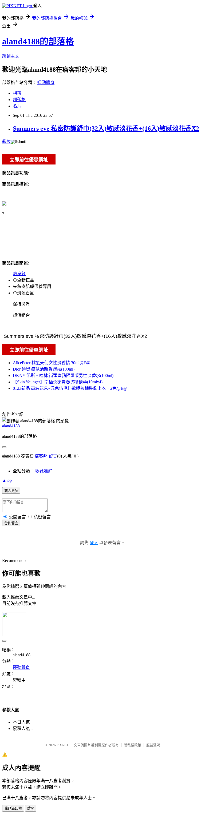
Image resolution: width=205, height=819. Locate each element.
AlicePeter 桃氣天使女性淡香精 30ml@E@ (51, 362)
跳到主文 (10, 56)
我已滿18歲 (13, 808)
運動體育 (45, 82)
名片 (17, 106)
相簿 (17, 93)
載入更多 (11, 491)
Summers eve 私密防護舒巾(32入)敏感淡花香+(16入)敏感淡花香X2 (106, 128)
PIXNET (63, 745)
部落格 (19, 99)
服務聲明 (153, 745)
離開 (30, 808)
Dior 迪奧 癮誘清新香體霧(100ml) (43, 369)
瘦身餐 (19, 273)
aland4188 (11, 426)
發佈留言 (11, 523)
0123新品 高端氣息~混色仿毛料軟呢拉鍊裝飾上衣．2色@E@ (70, 388)
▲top (7, 480)
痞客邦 (41, 456)
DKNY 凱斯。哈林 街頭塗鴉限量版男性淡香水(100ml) (63, 375)
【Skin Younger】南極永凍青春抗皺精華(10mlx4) (57, 382)
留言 (53, 456)
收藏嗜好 (43, 471)
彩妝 (6, 141)
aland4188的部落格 (38, 41)
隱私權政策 (132, 745)
